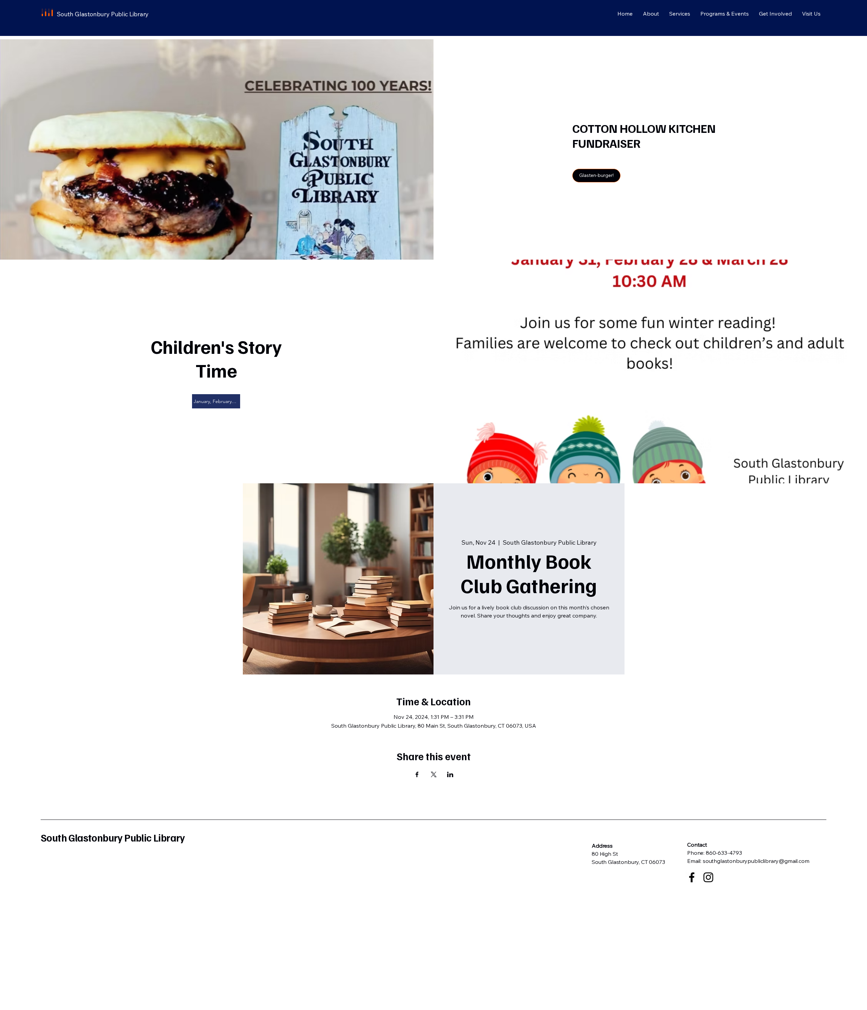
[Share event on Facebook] (417, 774)
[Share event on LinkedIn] (450, 774)
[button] (596, 175)
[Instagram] (708, 877)
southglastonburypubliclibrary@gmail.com (756, 860)
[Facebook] (691, 877)
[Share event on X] (433, 774)
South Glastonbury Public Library (113, 837)
